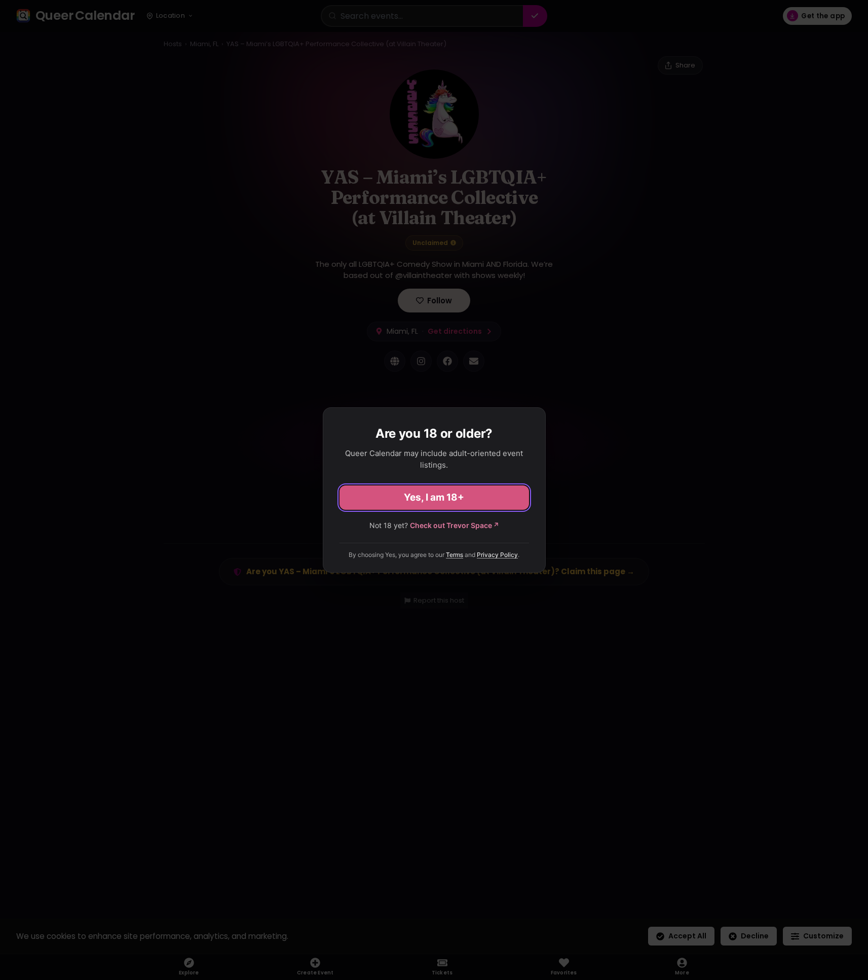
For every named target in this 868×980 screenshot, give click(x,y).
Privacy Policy (497, 554)
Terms (454, 554)
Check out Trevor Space (454, 525)
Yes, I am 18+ (434, 497)
